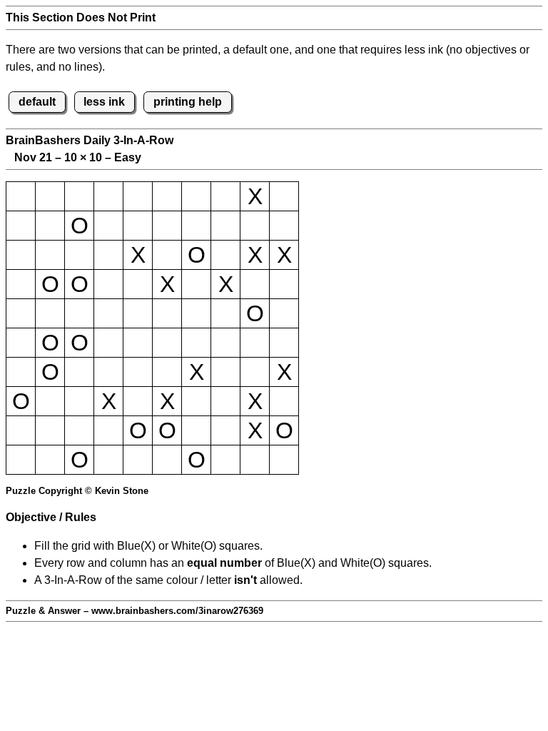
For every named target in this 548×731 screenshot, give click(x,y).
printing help (187, 102)
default (37, 102)
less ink (104, 102)
